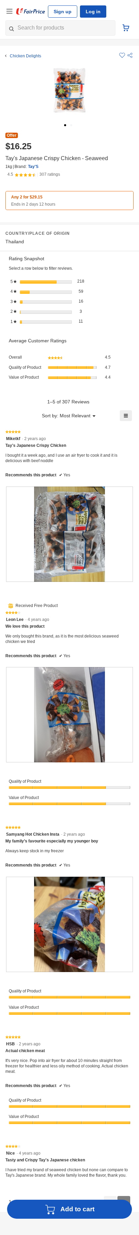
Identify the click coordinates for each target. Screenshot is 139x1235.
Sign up (61, 11)
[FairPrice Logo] (30, 11)
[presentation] (69, 533)
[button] (130, 55)
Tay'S (32, 167)
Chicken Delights (25, 56)
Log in (90, 11)
